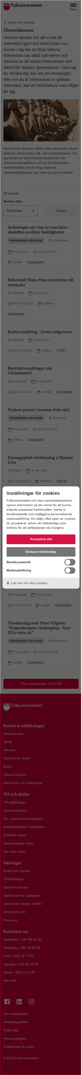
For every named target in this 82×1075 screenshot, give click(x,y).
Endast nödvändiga (41, 551)
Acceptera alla (41, 539)
